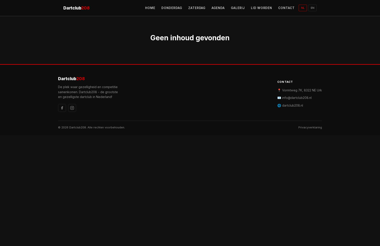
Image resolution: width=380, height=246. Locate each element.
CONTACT (286, 8)
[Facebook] (62, 108)
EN (312, 7)
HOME (150, 8)
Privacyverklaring (310, 127)
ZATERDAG (197, 8)
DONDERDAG (171, 8)
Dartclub (76, 8)
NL (303, 7)
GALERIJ (238, 8)
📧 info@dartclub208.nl (294, 98)
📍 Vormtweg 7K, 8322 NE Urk (299, 90)
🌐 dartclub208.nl (290, 105)
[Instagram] (72, 108)
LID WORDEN (261, 8)
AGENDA (218, 8)
